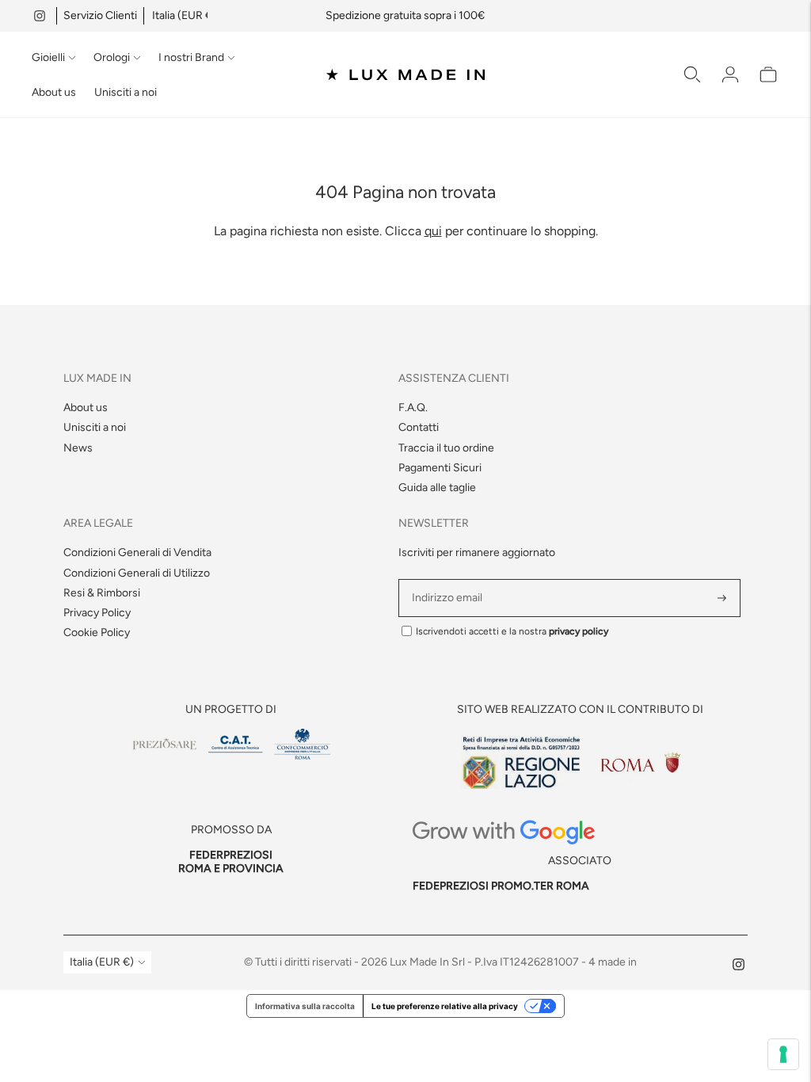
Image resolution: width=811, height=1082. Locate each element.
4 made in (612, 962)
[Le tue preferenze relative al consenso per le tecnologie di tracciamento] (783, 1054)
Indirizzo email (449, 579)
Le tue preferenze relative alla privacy (444, 1006)
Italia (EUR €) (184, 15)
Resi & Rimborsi (101, 593)
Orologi (111, 57)
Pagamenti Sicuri (440, 467)
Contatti (418, 427)
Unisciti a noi (125, 92)
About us (54, 92)
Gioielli (48, 57)
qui (433, 230)
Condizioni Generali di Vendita (137, 552)
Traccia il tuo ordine (446, 448)
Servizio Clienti (100, 15)
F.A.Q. (413, 407)
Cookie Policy (96, 632)
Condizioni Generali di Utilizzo (136, 573)
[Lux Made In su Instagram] (39, 15)
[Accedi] (730, 74)
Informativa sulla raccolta (305, 1006)
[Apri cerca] (692, 74)
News (78, 448)
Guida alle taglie (437, 487)
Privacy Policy (97, 612)
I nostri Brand (191, 57)
